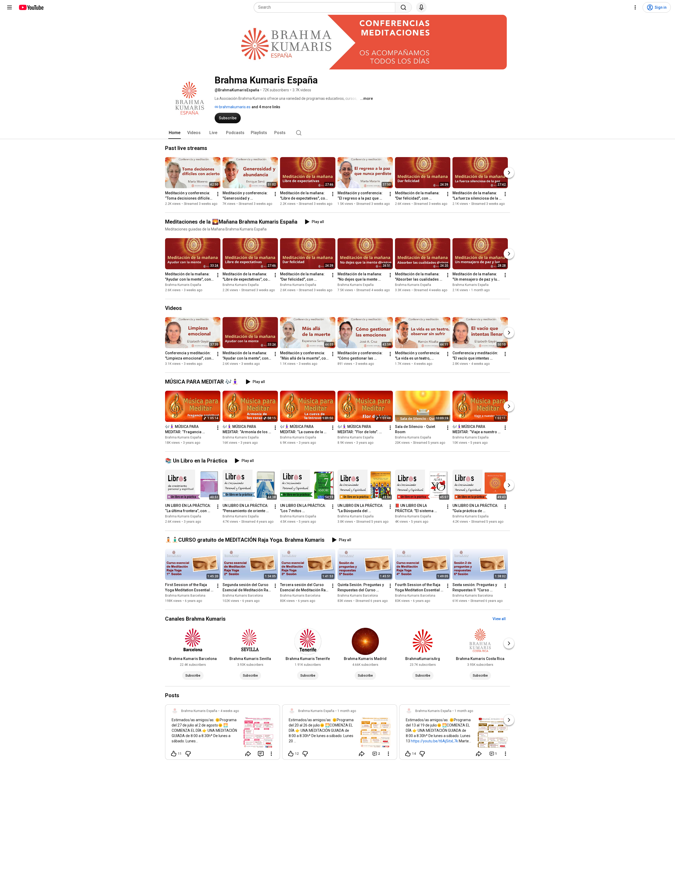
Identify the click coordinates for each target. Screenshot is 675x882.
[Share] (248, 753)
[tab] (174, 132)
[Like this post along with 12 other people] (291, 753)
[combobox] (326, 7)
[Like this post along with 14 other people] (408, 753)
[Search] (403, 7)
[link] (222, 734)
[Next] (509, 172)
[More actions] (218, 194)
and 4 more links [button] (266, 107)
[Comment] (260, 753)
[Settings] (635, 7)
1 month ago (347, 711)
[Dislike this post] (188, 753)
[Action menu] (271, 753)
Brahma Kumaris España (183, 285)
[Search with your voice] (421, 7)
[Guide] (9, 7)
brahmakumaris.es (234, 107)
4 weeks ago (229, 711)
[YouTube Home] (31, 7)
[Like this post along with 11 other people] (174, 753)
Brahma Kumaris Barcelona (185, 595)
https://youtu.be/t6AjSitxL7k (434, 741)
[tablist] (337, 132)
